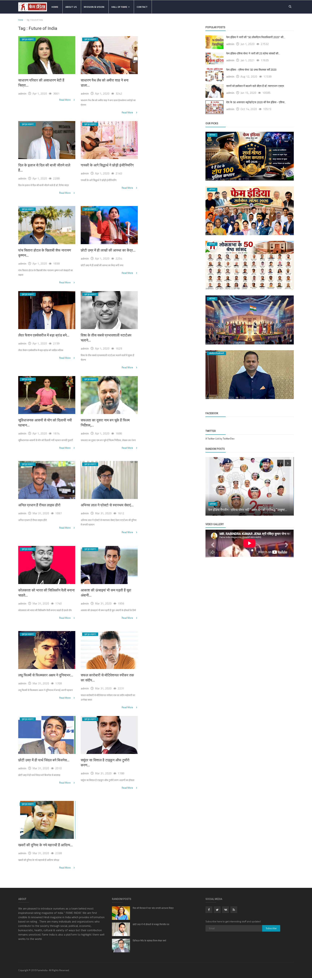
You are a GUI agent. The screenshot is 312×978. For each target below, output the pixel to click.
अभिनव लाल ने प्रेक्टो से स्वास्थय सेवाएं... (107, 505)
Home (54, 7)
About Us (71, 7)
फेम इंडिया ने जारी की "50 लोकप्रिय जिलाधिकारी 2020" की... (255, 37)
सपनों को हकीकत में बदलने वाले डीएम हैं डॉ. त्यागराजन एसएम (255, 86)
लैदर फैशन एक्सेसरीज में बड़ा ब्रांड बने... (43, 335)
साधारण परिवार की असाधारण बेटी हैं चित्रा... (41, 82)
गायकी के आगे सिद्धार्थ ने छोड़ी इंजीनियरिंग (107, 165)
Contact (142, 7)
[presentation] (280, 463)
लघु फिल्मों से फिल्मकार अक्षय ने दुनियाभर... (45, 675)
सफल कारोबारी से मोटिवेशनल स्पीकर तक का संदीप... (107, 677)
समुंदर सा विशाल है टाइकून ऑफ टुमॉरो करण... (105, 762)
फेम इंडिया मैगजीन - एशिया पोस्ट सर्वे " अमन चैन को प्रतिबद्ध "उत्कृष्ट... (247, 510)
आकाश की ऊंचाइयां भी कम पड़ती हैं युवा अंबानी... (106, 592)
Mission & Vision (94, 7)
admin (22, 93)
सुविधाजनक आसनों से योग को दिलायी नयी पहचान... (45, 422)
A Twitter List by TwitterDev (220, 438)
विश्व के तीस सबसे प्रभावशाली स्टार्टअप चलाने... (106, 337)
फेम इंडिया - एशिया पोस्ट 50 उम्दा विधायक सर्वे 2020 (251, 69)
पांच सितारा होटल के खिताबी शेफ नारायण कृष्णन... (44, 253)
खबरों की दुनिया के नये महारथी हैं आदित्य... (45, 845)
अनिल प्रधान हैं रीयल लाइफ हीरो (39, 505)
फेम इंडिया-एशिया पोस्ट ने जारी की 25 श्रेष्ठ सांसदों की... (253, 53)
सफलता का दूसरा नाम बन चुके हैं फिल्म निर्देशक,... (105, 422)
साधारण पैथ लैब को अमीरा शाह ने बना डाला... (105, 82)
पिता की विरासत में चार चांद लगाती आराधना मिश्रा (153, 908)
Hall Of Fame (119, 7)
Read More (65, 100)
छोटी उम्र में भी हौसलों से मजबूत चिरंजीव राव (151, 924)
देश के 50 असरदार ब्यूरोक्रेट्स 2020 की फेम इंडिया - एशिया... (256, 102)
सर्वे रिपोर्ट (213, 504)
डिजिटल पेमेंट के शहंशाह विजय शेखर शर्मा (149, 940)
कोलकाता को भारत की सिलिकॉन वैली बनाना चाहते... (46, 592)
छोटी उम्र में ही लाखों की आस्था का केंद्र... (108, 250)
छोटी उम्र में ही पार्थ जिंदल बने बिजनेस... (44, 760)
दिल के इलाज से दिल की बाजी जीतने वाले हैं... (44, 167)
